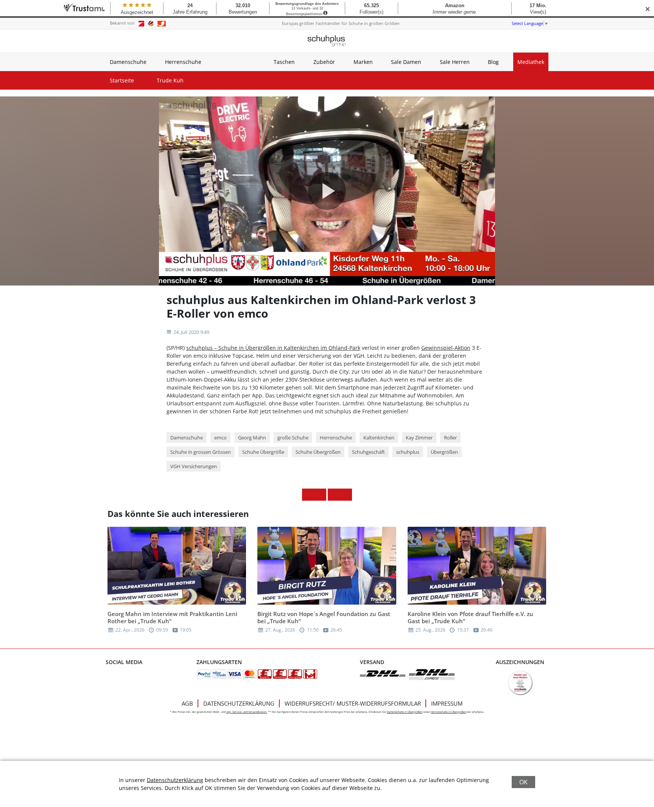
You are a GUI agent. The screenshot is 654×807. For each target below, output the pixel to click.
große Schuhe (292, 437)
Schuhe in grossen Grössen (200, 452)
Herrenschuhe (183, 61)
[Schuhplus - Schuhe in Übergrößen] (327, 41)
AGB (187, 703)
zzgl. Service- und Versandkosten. (246, 712)
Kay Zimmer (419, 437)
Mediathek (530, 61)
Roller (450, 437)
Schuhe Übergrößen (318, 452)
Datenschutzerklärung (238, 703)
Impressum (446, 703)
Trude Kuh (170, 80)
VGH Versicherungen (193, 466)
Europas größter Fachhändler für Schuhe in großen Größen (341, 23)
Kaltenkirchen (378, 437)
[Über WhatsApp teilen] (334, 495)
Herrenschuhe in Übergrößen (448, 712)
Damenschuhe (128, 61)
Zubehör (324, 61)
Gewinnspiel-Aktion (445, 347)
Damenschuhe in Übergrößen (404, 712)
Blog (493, 61)
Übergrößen (444, 452)
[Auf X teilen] (320, 495)
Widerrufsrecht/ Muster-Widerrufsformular (353, 703)
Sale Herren (455, 61)
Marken (363, 61)
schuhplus (407, 452)
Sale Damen (406, 61)
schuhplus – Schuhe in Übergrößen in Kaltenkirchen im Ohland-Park (273, 347)
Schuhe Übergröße (263, 452)
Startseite (122, 80)
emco (220, 437)
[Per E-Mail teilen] (346, 495)
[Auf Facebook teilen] (308, 495)
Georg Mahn (252, 437)
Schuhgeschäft (368, 452)
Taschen (284, 61)
